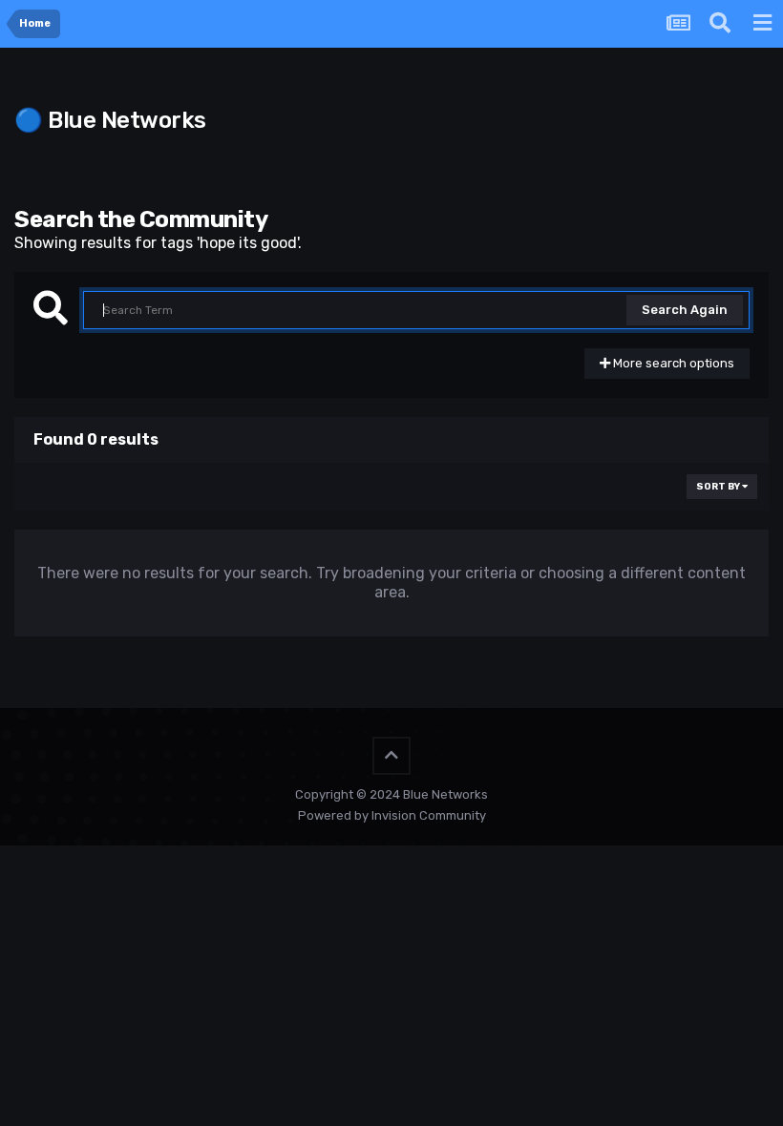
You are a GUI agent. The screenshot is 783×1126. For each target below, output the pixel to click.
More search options (672, 363)
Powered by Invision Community (392, 815)
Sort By (719, 486)
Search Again (685, 309)
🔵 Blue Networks (110, 120)
